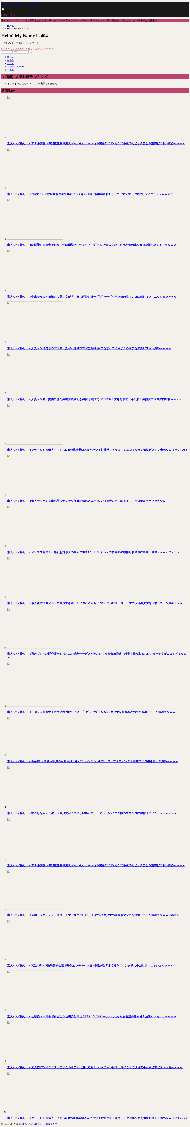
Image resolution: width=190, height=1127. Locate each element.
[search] (30, 52)
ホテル (10, 63)
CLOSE (5, 12)
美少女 (10, 57)
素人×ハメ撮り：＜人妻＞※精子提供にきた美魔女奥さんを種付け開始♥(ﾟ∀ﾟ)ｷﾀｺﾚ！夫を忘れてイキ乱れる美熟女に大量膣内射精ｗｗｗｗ (94, 399)
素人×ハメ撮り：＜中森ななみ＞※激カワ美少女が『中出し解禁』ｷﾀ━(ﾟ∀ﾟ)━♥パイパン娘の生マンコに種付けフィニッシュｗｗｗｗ (92, 296)
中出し (10, 69)
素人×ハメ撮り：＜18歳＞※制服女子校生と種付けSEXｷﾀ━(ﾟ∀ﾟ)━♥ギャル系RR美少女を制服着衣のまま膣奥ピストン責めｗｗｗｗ (91, 712)
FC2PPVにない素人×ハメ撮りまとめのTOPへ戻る (27, 48)
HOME (10, 26)
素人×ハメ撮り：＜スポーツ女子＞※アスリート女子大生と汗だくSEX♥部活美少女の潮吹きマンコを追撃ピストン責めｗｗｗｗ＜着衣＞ (93, 915)
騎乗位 (10, 60)
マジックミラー (15, 66)
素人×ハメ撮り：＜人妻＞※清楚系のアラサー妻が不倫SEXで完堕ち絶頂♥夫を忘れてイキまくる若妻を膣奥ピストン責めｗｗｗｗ (89, 348)
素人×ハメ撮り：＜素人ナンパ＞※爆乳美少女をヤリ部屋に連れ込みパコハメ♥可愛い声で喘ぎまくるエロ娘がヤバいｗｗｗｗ (86, 500)
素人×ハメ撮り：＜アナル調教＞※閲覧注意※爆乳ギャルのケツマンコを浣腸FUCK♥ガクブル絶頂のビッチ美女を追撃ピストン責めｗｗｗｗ (96, 143)
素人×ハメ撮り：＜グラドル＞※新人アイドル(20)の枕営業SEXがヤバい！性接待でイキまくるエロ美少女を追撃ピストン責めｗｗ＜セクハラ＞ (97, 449)
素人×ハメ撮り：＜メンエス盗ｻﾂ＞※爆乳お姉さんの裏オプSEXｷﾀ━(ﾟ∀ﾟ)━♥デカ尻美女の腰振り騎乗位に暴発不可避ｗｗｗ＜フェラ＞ (93, 552)
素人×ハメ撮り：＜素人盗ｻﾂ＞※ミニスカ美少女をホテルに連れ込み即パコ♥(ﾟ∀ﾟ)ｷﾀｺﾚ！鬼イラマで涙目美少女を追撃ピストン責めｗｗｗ (95, 603)
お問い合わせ (8, 15)
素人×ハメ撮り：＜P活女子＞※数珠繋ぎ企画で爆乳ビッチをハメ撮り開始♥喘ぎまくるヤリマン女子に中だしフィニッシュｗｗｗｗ (90, 194)
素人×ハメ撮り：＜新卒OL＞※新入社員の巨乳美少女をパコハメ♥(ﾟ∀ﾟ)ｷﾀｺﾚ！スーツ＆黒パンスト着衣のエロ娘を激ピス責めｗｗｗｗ (92, 761)
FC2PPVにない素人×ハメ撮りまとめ (20, 4)
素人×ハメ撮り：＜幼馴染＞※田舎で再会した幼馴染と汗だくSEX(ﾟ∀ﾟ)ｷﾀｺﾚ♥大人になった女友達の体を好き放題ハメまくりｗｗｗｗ (91, 244)
